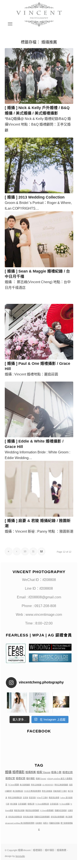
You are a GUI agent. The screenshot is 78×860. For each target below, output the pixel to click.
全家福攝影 (22, 804)
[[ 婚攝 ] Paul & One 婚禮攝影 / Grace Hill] (39, 332)
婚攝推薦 (30, 772)
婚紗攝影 (30, 778)
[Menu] (9, 24)
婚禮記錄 (67, 772)
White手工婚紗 (42, 798)
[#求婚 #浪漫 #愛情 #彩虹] (61, 702)
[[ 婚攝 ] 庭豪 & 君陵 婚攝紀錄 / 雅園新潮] (39, 489)
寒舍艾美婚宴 (47, 791)
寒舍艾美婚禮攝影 (61, 785)
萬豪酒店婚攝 (19, 810)
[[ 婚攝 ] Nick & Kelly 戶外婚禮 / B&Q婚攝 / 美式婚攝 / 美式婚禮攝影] (39, 76)
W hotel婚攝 (13, 785)
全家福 (25, 798)
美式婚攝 (13, 804)
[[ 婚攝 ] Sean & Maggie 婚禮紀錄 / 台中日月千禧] (39, 239)
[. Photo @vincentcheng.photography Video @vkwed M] (17, 702)
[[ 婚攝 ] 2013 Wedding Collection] (39, 165)
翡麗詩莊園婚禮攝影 (42, 817)
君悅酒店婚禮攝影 (58, 817)
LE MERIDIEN (48, 785)
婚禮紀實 (10, 778)
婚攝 (8, 772)
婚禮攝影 (18, 772)
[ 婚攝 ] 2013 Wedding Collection (35, 197)
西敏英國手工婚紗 (60, 791)
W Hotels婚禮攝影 (47, 810)
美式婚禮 (68, 817)
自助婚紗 (38, 823)
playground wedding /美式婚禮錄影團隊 (19, 823)
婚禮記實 (31, 804)
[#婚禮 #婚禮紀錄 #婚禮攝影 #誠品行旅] (39, 702)
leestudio (20, 856)
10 (25, 551)
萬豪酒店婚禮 (54, 798)
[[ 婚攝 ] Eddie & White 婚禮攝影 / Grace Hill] (39, 409)
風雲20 (45, 823)
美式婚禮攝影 (25, 785)
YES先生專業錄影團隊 (32, 791)
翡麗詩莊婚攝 (54, 823)
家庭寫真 (32, 798)
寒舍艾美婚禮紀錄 (15, 798)
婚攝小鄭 (56, 772)
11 (33, 551)
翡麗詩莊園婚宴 (61, 810)
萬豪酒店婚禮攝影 (32, 810)
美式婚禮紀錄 (18, 791)
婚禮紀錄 (20, 778)
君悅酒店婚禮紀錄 (15, 817)
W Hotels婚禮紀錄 (42, 804)
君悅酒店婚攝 (28, 817)
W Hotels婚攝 (64, 804)
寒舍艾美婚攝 (36, 785)
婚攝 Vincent (43, 772)
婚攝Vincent (41, 779)
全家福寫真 (54, 804)
